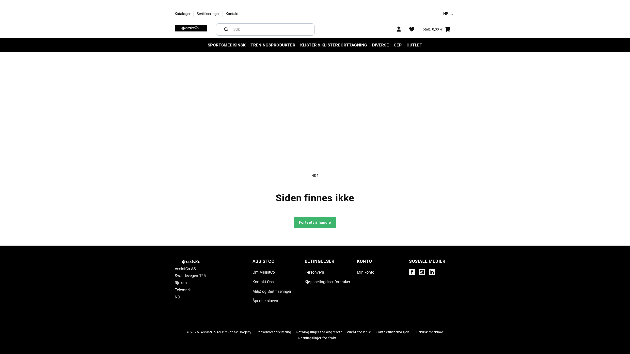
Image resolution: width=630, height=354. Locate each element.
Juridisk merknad (428, 332)
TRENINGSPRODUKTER (273, 45)
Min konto (365, 272)
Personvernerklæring (273, 332)
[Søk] (226, 29)
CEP (398, 45)
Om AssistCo (263, 272)
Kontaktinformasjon (393, 332)
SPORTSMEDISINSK (227, 45)
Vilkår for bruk (359, 332)
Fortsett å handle (315, 222)
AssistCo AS (211, 332)
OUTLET (414, 45)
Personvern (314, 272)
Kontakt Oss (263, 282)
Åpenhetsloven (265, 300)
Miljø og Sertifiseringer (271, 291)
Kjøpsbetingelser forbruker (327, 282)
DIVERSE (380, 45)
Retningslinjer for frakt (317, 338)
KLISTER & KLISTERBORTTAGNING (333, 45)
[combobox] (265, 29)
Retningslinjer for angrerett (319, 332)
